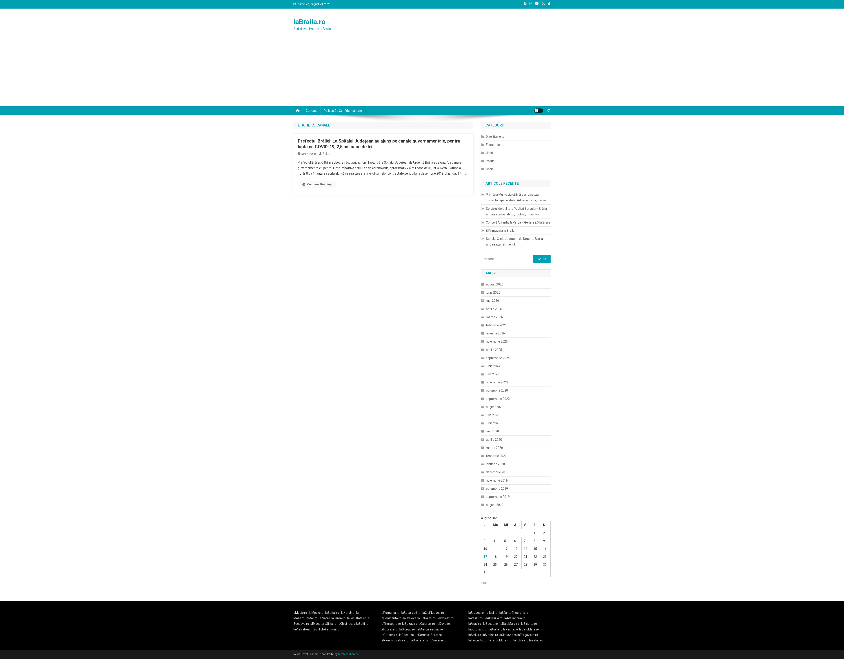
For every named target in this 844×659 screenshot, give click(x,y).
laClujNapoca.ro (433, 612)
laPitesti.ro (406, 635)
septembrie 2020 (498, 399)
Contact (311, 110)
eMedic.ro (300, 612)
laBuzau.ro (410, 623)
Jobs (489, 153)
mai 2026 (492, 300)
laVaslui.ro (476, 618)
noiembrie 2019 (497, 480)
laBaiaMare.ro (509, 623)
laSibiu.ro (474, 635)
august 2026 (494, 284)
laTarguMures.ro (500, 640)
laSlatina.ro (490, 635)
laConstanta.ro (391, 618)
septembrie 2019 (498, 496)
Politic (490, 161)
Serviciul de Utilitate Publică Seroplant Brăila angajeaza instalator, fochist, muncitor (516, 211)
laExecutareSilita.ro (323, 623)
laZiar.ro (324, 618)
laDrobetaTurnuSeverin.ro (428, 640)
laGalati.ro (429, 618)
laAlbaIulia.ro (493, 618)
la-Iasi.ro (491, 612)
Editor (327, 153)
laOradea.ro (389, 635)
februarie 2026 (496, 325)
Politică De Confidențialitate (343, 110)
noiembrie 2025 (497, 341)
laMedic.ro (316, 612)
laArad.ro (474, 623)
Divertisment (495, 136)
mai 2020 (492, 431)
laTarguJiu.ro (478, 640)
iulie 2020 (492, 415)
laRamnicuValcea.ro (395, 640)
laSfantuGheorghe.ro (514, 612)
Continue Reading (319, 184)
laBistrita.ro (529, 623)
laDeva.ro (443, 623)
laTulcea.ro (521, 640)
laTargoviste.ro (527, 635)
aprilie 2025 (494, 350)
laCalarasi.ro (426, 623)
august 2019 (494, 505)
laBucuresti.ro (410, 612)
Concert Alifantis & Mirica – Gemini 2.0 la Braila (518, 222)
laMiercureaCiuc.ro (430, 629)
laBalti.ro (362, 623)
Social (490, 169)
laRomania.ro (390, 612)
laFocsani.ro (389, 629)
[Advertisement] (422, 73)
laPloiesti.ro (446, 618)
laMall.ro (312, 618)
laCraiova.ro (411, 618)
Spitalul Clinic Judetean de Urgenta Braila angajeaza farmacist (514, 241)
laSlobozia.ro (508, 635)
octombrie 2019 (497, 488)
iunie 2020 (493, 423)
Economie (493, 144)
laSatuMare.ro (529, 629)
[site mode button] (538, 110)
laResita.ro (510, 629)
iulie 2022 (492, 374)
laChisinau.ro (347, 623)
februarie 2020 (496, 456)
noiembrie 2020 (497, 382)
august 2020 (494, 407)
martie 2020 (494, 448)
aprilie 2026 (494, 309)
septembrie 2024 (498, 358)
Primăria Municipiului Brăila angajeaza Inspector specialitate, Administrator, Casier (516, 197)
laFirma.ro (338, 618)
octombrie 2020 (497, 390)
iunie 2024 (493, 366)
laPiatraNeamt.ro (305, 629)
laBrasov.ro (476, 612)
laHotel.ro (347, 612)
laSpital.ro (332, 612)
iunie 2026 (493, 292)
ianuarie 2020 (495, 464)
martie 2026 (494, 317)
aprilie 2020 (494, 439)
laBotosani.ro (477, 629)
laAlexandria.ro (514, 618)
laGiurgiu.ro (408, 629)
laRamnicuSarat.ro (429, 635)
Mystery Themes (348, 654)
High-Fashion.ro (328, 629)
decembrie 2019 (497, 472)
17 (485, 556)
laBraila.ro (309, 22)
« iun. (484, 583)
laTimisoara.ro (391, 623)
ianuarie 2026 (495, 333)
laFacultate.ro (357, 618)
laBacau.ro (490, 623)
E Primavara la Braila (500, 230)
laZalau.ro (536, 640)
